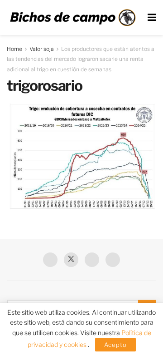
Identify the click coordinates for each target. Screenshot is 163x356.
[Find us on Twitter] (71, 259)
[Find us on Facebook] (50, 259)
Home (14, 48)
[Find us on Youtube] (92, 259)
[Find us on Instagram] (112, 259)
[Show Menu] (152, 17)
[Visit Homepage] (73, 17)
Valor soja (41, 48)
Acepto (115, 344)
